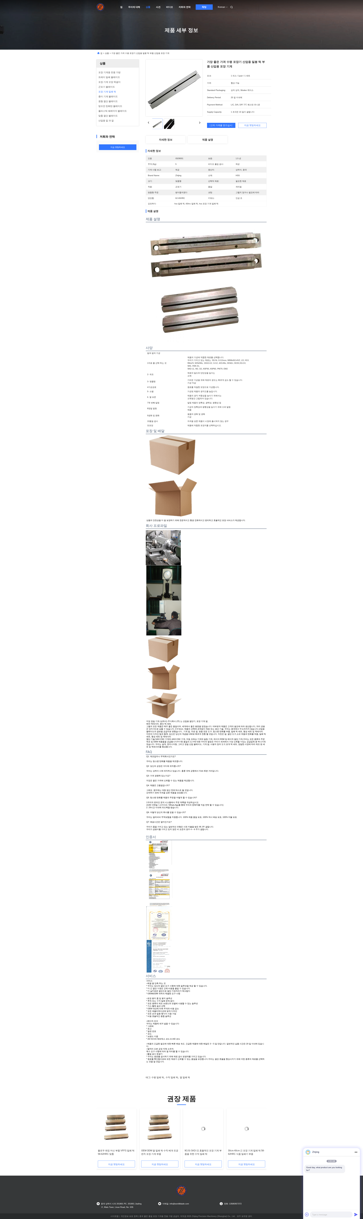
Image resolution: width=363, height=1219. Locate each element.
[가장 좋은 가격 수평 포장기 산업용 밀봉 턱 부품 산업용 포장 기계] (174, 88)
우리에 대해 (134, 7)
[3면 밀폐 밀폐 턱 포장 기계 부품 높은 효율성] (116, 1129)
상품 (148, 7)
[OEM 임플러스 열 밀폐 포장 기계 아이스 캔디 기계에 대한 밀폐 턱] (246, 1129)
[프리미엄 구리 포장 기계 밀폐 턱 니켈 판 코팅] (159, 1129)
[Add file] (307, 1214)
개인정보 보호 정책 (129, 1216)
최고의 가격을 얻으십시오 (221, 125)
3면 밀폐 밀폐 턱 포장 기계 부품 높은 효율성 (116, 1152)
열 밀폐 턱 (185, 1077)
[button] (101, 1135)
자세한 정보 (165, 139)
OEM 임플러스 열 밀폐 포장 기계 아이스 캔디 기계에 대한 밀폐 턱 (246, 1152)
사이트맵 (114, 1216)
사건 (158, 7)
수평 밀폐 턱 (157, 1077)
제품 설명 (207, 139)
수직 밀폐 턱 (172, 1077)
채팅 (204, 7)
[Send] (356, 1214)
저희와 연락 (185, 7)
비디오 (169, 7)
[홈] (100, 7)
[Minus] (356, 1152)
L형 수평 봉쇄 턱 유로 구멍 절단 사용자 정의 (203, 1152)
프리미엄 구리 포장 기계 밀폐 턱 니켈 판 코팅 (158, 1152)
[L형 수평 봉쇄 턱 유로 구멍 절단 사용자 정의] (203, 1129)
